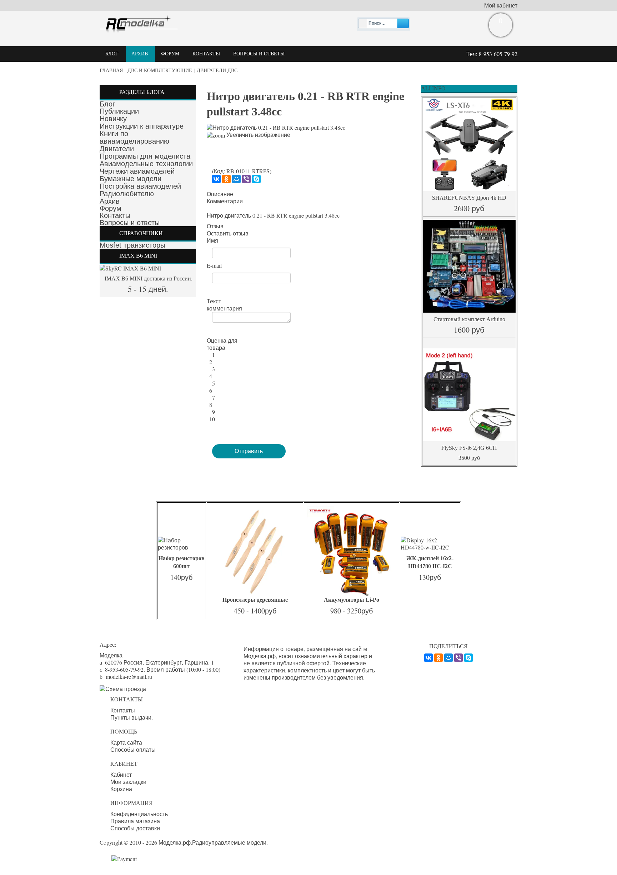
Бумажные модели (130, 179)
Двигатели (117, 149)
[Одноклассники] (226, 179)
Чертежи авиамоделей (137, 171)
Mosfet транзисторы (132, 245)
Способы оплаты (133, 749)
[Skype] (256, 179)
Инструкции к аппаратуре (142, 126)
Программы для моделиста (145, 156)
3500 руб (469, 458)
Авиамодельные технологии (146, 164)
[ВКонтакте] (216, 179)
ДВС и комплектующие (159, 70)
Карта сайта (126, 742)
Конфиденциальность (139, 813)
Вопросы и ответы (130, 222)
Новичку (113, 119)
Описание (220, 194)
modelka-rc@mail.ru (129, 676)
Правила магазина (135, 821)
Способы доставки (135, 828)
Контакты (115, 215)
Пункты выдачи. (131, 717)
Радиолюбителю (127, 194)
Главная (111, 70)
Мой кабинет (500, 5)
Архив (110, 201)
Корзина (121, 788)
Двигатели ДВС (217, 70)
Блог (107, 104)
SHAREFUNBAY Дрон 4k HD (469, 198)
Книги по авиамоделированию (134, 137)
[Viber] (246, 179)
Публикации (119, 111)
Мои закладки (128, 781)
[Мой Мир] (236, 179)
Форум (110, 208)
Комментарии (225, 201)
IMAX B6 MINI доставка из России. (147, 278)
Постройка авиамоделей (140, 186)
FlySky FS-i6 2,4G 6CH (469, 448)
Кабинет (121, 774)
